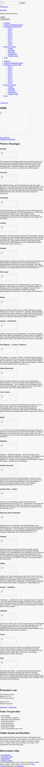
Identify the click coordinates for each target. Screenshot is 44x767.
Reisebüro (3, 10)
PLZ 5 (10, 37)
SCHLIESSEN (5, 19)
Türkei (2, 634)
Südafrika (3, 611)
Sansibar (3, 223)
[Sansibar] (8, 231)
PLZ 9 (10, 45)
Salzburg (3, 536)
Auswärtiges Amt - (7, 757)
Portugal (3, 248)
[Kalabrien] (8, 450)
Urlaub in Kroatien (6, 465)
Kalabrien (3, 441)
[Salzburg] (8, 544)
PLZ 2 (10, 32)
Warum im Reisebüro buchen (13, 25)
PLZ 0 (10, 28)
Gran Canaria (5, 392)
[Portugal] (8, 256)
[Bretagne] (8, 156)
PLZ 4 (10, 36)
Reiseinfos (11, 52)
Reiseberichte (12, 54)
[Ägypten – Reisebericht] (8, 329)
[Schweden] (8, 180)
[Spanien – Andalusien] (8, 595)
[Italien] (8, 425)
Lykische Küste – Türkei (8, 489)
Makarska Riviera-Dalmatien (10, 513)
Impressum (3, 707)
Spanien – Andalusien (7, 587)
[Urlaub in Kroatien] (8, 473)
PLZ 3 (10, 34)
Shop (5, 58)
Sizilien (2, 563)
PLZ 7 (10, 41)
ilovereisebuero (5, 137)
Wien (2, 658)
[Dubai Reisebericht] (8, 376)
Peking (2, 297)
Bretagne (3, 149)
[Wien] (8, 666)
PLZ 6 (10, 39)
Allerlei (10, 48)
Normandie (4, 198)
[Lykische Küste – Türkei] (8, 497)
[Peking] (8, 305)
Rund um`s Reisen (10, 47)
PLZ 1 (10, 30)
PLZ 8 (10, 43)
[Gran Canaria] (8, 400)
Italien (2, 417)
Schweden (3, 172)
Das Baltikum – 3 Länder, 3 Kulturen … (14, 345)
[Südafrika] (8, 618)
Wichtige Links (13, 56)
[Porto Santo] (8, 280)
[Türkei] (8, 642)
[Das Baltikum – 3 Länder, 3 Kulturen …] (8, 352)
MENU (3, 17)
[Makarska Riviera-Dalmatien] (8, 520)
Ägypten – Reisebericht (8, 321)
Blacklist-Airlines (6, 760)
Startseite (7, 23)
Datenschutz (13, 707)
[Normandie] (8, 205)
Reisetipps (11, 50)
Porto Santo (4, 272)
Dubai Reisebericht (6, 368)
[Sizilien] (8, 571)
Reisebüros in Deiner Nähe (13, 26)
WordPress (20, 766)
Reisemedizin (5, 759)
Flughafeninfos (6, 755)
